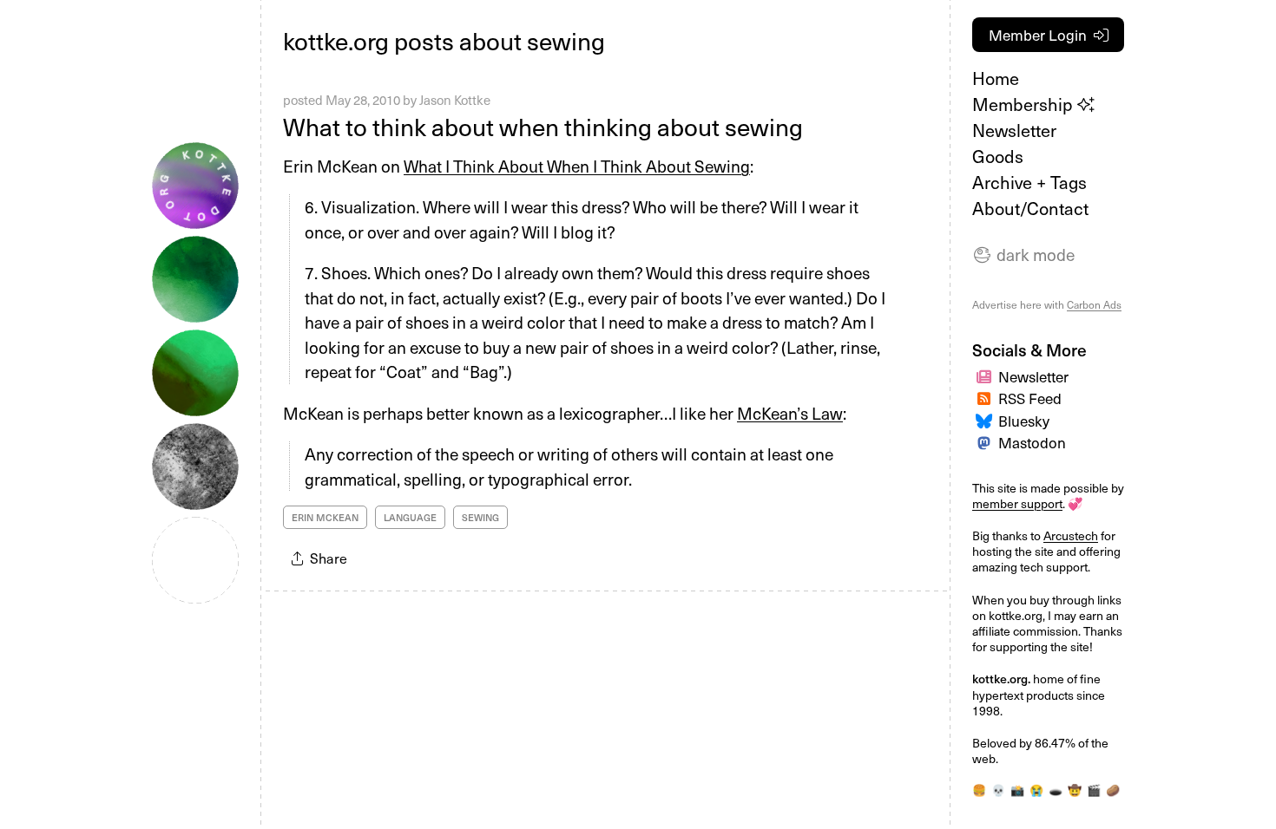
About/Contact (1030, 208)
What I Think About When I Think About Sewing (577, 165)
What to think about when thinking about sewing (543, 126)
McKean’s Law (790, 413)
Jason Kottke (454, 99)
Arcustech (1070, 535)
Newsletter (1014, 130)
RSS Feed (1030, 398)
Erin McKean (325, 517)
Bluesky (1023, 420)
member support (1017, 503)
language (410, 517)
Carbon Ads (1094, 304)
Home (995, 78)
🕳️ (1055, 789)
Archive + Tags (1029, 182)
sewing (480, 517)
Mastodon (1032, 442)
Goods (997, 156)
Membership (1024, 104)
